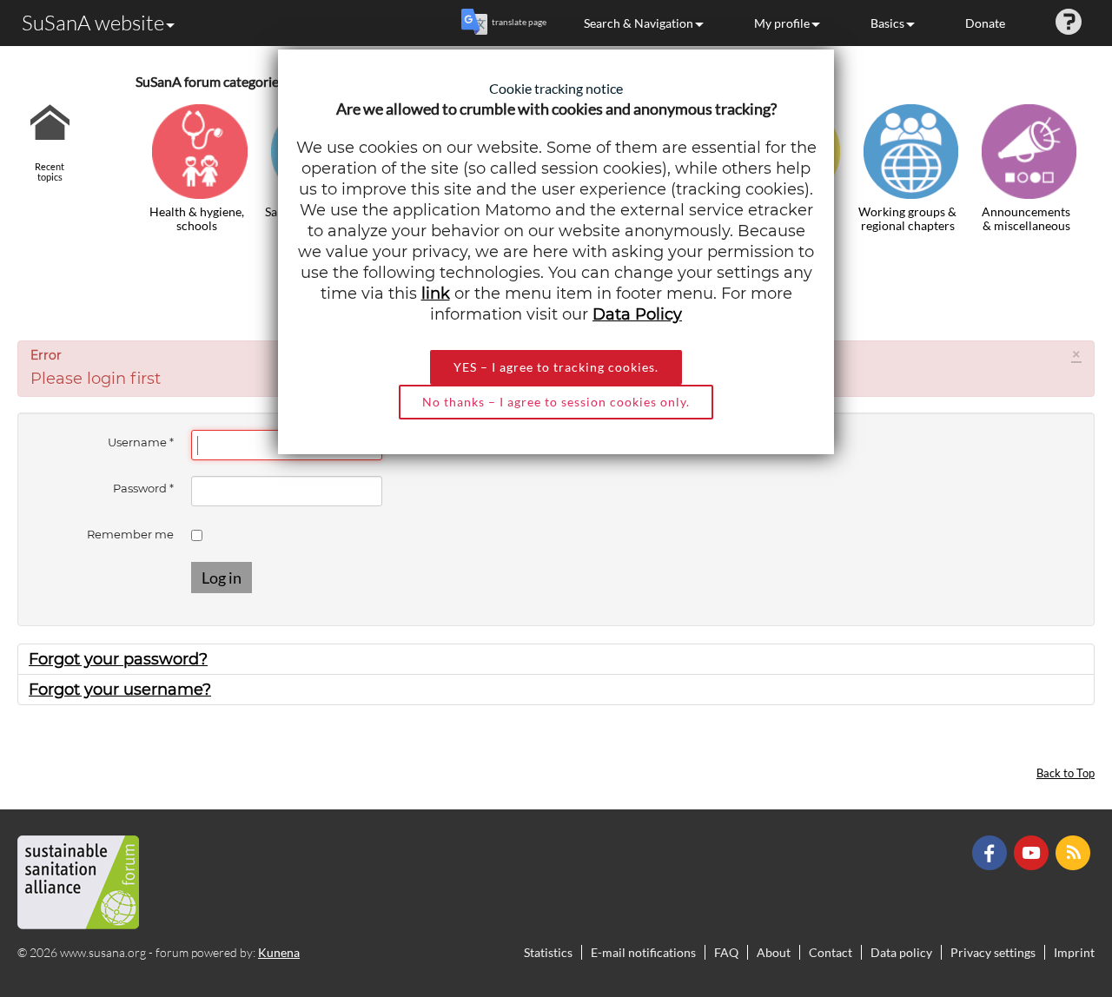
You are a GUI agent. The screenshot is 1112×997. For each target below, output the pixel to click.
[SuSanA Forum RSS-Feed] (1075, 851)
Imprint (1074, 952)
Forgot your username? (120, 689)
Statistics (548, 952)
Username (141, 442)
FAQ (726, 952)
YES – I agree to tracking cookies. (556, 367)
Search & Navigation (638, 23)
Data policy (901, 952)
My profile (782, 23)
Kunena (279, 952)
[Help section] (1068, 23)
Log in (222, 577)
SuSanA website (93, 23)
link (435, 293)
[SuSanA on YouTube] (1033, 851)
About (774, 952)
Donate (985, 23)
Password (143, 488)
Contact (830, 952)
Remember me (130, 534)
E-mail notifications (643, 952)
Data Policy (637, 314)
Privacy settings (993, 952)
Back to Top (1065, 773)
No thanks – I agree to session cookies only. (556, 401)
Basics (887, 23)
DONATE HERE (1044, 896)
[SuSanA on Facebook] (991, 851)
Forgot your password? (118, 659)
